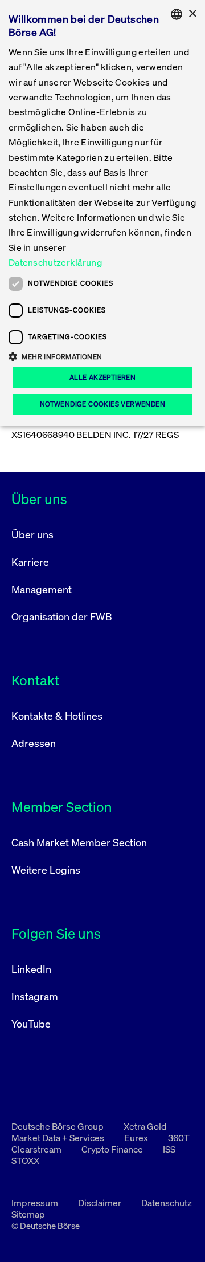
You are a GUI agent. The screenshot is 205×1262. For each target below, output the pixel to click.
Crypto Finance (113, 1149)
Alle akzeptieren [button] (102, 377)
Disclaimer (100, 1202)
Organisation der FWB (61, 616)
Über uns (32, 534)
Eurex (137, 1137)
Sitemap (28, 1214)
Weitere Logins (45, 869)
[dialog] (102, 213)
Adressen (33, 743)
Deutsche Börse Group (58, 1126)
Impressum (35, 1202)
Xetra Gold (145, 1126)
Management (41, 589)
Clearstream (37, 1149)
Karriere (30, 562)
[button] (102, 356)
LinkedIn (31, 969)
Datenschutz (166, 1202)
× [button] (192, 14)
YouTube (31, 1023)
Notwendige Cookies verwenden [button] (102, 404)
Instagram (34, 996)
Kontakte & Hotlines (56, 716)
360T (179, 1137)
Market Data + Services (58, 1137)
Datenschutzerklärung (55, 262)
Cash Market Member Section (79, 842)
